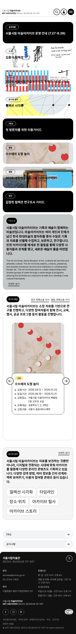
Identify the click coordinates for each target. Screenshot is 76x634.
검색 (57, 12)
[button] (71, 12)
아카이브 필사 (44, 501)
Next (65, 381)
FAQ (8, 534)
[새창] (69, 612)
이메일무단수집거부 (37, 619)
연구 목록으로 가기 (40, 299)
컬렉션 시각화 (21, 492)
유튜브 (21, 612)
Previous (10, 381)
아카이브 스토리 (23, 511)
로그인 (64, 12)
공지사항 (11, 544)
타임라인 (47, 492)
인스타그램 (13, 612)
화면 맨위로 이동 (69, 558)
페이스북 (5, 612)
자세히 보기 (13, 283)
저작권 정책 (22, 619)
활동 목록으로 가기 (60, 299)
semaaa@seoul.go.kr (14, 575)
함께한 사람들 (8, 623)
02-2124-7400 (11, 579)
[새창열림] (18, 559)
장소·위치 (18, 501)
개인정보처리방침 (9, 619)
